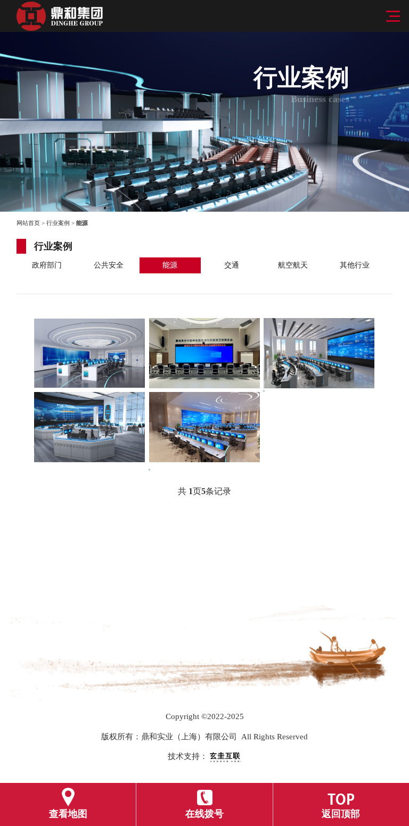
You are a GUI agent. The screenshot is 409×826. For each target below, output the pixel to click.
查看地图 (68, 813)
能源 (169, 265)
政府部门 (47, 265)
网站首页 (28, 223)
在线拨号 (204, 813)
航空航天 (293, 265)
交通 (231, 265)
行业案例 (58, 223)
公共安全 (109, 265)
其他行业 (355, 265)
